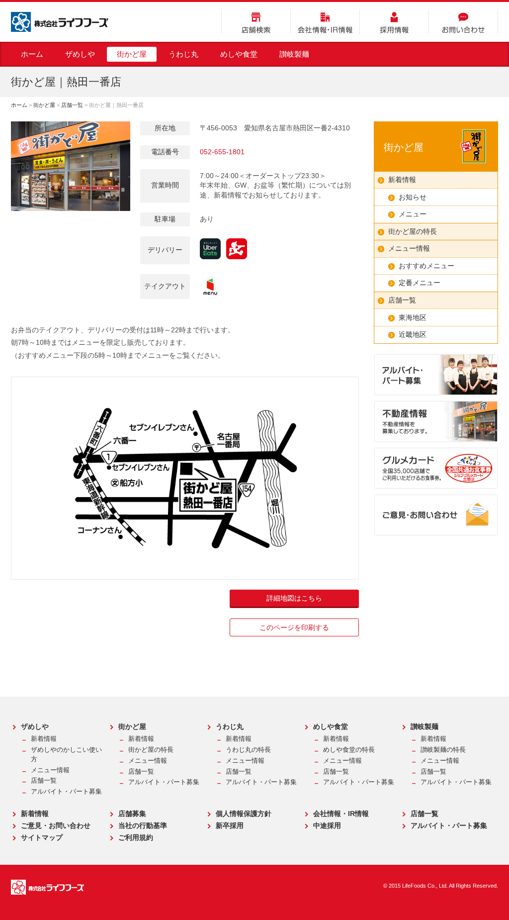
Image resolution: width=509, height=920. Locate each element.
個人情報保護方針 (243, 814)
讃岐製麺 (294, 54)
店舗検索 (256, 21)
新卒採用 (230, 825)
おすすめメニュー (426, 266)
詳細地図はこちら (294, 598)
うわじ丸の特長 (248, 749)
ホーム (32, 54)
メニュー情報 (409, 248)
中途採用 (327, 825)
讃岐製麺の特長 (443, 749)
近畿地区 (412, 334)
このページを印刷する (294, 627)
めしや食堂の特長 (349, 749)
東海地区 (412, 317)
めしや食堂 (238, 54)
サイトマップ (42, 837)
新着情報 (402, 180)
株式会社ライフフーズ (59, 22)
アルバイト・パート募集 (66, 791)
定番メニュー (419, 283)
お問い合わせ (463, 21)
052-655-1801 (222, 152)
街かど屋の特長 (412, 231)
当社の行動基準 (142, 825)
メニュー (412, 214)
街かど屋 (132, 54)
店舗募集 (132, 814)
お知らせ (412, 197)
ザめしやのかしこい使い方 (66, 754)
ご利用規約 (135, 837)
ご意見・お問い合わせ (55, 825)
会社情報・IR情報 (325, 21)
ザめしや (80, 54)
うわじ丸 (183, 54)
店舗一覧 (72, 105)
